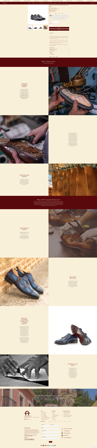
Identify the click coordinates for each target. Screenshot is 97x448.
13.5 (67, 17)
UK (62, 13)
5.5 (52, 15)
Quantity (50, 23)
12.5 (63, 17)
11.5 (58, 17)
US (55, 13)
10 (52, 17)
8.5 (65, 15)
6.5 (56, 15)
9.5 (50, 17)
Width (49, 20)
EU (59, 13)
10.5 (54, 17)
